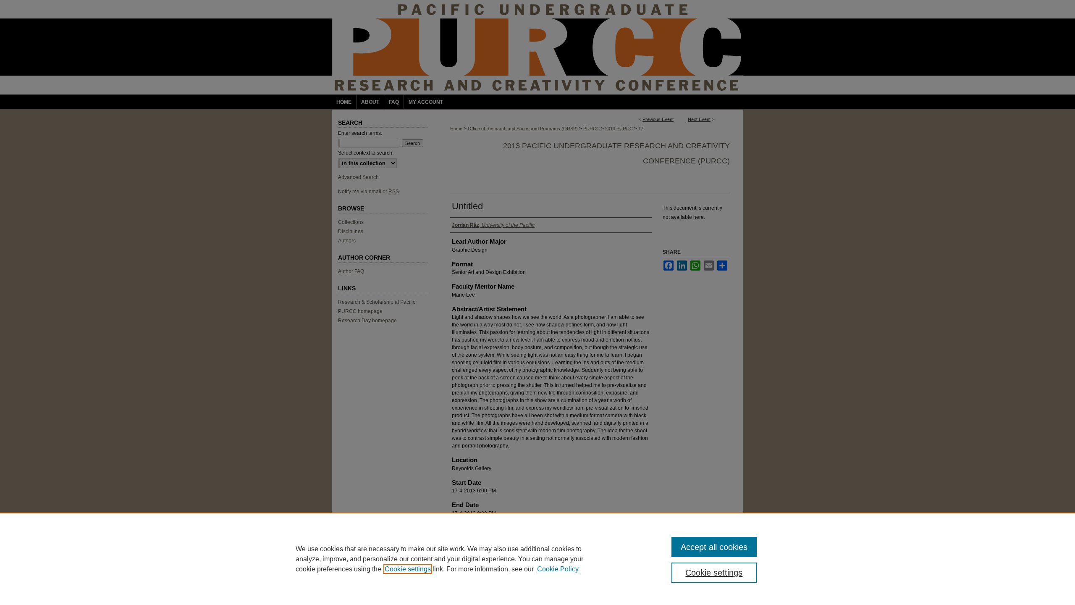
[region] (537, 559)
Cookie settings (408, 569)
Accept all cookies (714, 547)
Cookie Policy (558, 569)
